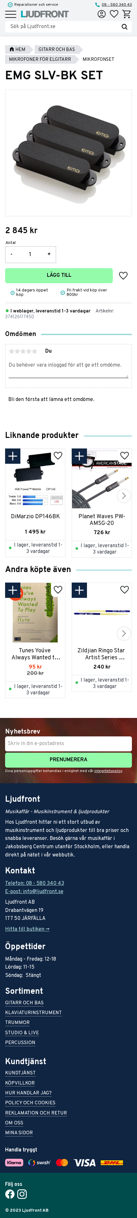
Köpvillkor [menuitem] (20, 1083)
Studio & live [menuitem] (22, 1033)
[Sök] (124, 26)
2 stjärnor (17, 351)
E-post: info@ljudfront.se (34, 892)
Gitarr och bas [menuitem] (24, 1003)
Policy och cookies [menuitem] (30, 1103)
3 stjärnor (23, 351)
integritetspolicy (108, 771)
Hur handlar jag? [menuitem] (28, 1093)
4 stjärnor (29, 351)
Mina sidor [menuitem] (19, 1133)
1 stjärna (11, 351)
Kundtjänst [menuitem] (20, 1073)
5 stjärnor (34, 351)
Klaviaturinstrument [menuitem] (33, 1013)
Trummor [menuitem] (17, 1023)
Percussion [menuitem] (20, 1043)
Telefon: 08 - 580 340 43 (34, 883)
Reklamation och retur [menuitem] (36, 1113)
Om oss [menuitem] (14, 1123)
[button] (10, 14)
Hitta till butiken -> (27, 929)
